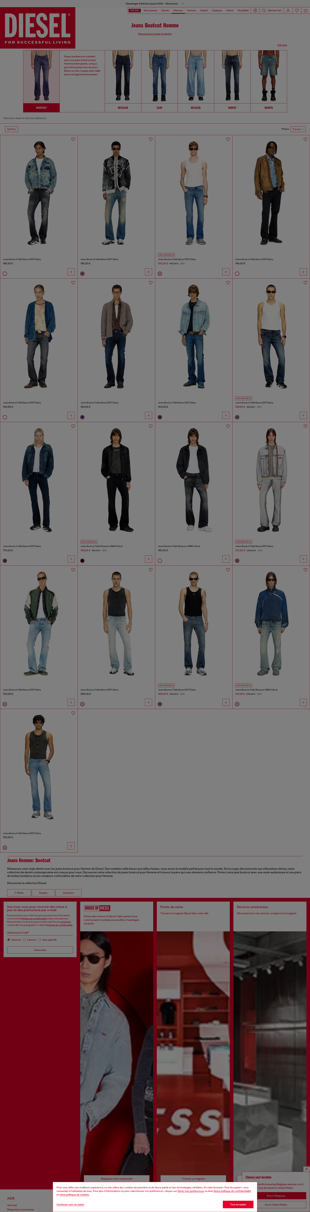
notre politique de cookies (74, 1194)
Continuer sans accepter (70, 1204)
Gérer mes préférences (190, 1191)
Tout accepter (238, 1204)
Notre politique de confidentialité (232, 1191)
